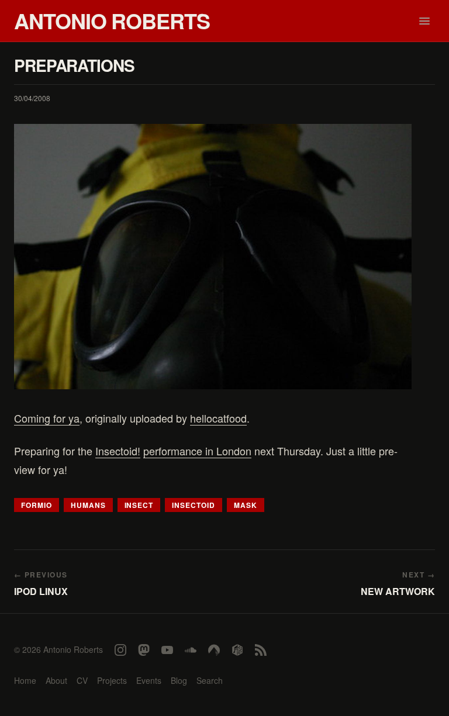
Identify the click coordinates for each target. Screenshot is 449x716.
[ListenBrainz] (237, 650)
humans (88, 505)
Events (148, 680)
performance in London (197, 450)
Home (25, 680)
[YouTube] (167, 650)
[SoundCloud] (190, 650)
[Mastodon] (144, 650)
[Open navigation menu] (424, 21)
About (56, 680)
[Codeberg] (214, 650)
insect (139, 505)
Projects (112, 680)
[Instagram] (120, 650)
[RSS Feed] (261, 650)
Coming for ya (47, 418)
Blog (179, 680)
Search (209, 680)
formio (36, 505)
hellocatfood (218, 418)
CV (82, 680)
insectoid (193, 505)
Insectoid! (117, 450)
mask (245, 505)
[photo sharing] (213, 256)
